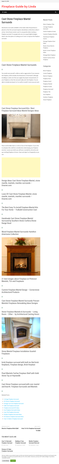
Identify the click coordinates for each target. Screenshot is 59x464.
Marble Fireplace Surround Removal (34, 442)
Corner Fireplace (47, 73)
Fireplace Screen (47, 86)
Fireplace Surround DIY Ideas (11, 408)
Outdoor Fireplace (48, 97)
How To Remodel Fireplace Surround (7, 442)
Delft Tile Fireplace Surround (11, 405)
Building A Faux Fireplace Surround (20, 442)
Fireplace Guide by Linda (19, 6)
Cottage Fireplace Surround (11, 399)
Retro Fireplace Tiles (48, 24)
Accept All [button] (13, 460)
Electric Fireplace (47, 76)
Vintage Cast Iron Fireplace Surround (14, 403)
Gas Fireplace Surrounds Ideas (12, 410)
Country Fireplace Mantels (50, 34)
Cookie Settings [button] (6, 460)
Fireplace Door (47, 78)
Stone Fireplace (47, 100)
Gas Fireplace (46, 94)
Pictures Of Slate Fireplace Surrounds (7, 450)
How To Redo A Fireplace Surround (13, 419)
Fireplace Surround (48, 89)
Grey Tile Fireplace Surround (11, 412)
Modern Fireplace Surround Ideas (13, 414)
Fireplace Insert (47, 81)
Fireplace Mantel (47, 84)
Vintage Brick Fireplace (49, 55)
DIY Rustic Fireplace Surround (12, 401)
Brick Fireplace (47, 70)
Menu (5, 12)
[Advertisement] (21, 52)
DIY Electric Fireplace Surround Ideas (14, 416)
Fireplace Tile (46, 92)
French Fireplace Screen (49, 31)
